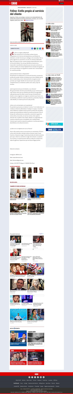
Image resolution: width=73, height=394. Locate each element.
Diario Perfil (18, 380)
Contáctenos (31, 386)
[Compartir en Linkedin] (40, 48)
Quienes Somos (23, 386)
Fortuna (34, 380)
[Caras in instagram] (29, 377)
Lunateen (50, 380)
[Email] (43, 48)
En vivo (61, 3)
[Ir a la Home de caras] (14, 4)
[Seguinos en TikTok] (38, 377)
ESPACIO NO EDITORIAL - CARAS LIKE (24, 7)
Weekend (39, 380)
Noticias (23, 380)
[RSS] (41, 377)
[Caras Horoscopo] (54, 130)
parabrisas (36, 351)
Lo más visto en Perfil (53, 75)
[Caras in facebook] (32, 377)
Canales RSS (16, 386)
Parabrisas (45, 380)
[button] (27, 32)
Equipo (41, 386)
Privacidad (37, 386)
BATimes (55, 380)
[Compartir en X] (35, 48)
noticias (18, 332)
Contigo (25, 383)
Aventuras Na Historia (33, 383)
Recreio (53, 383)
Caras (21, 383)
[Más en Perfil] (17, 328)
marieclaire (36, 332)
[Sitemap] (43, 377)
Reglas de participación (49, 386)
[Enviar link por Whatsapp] (37, 48)
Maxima (57, 383)
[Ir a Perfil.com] (61, 1)
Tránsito (57, 386)
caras (18, 351)
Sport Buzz (48, 383)
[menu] (10, 3)
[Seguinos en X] (35, 377)
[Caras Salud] (54, 125)
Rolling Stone (42, 383)
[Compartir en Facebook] (32, 48)
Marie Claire (29, 380)
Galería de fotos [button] (29, 20)
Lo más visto (50, 24)
